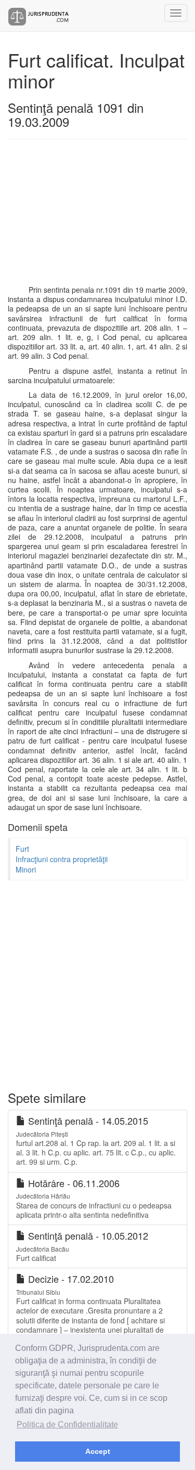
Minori (26, 869)
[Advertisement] (97, 217)
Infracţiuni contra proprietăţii (62, 859)
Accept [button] (97, 1451)
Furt (22, 848)
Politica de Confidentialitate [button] (67, 1424)
